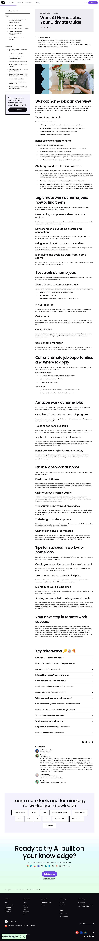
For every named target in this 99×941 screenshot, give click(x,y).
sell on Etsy (80, 537)
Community (26, 912)
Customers (26, 905)
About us (62, 905)
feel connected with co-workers (54, 176)
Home (6, 890)
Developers (26, 909)
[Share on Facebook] (50, 27)
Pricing (37, 2)
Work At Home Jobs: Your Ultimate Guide (30, 890)
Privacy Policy (13, 937)
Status (43, 905)
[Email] (41, 27)
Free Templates (64, 916)
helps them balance (68, 157)
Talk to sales (93, 2)
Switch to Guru (63, 914)
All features (8, 909)
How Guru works (9, 905)
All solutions (8, 912)
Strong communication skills (57, 292)
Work (17, 890)
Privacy (28, 934)
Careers (62, 902)
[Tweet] (47, 27)
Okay (22, 936)
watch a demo (78, 637)
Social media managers (42, 347)
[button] (10, 2)
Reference (11, 890)
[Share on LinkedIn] (44, 27)
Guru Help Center (46, 902)
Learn (24, 902)
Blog (24, 914)
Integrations (8, 907)
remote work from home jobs (47, 170)
